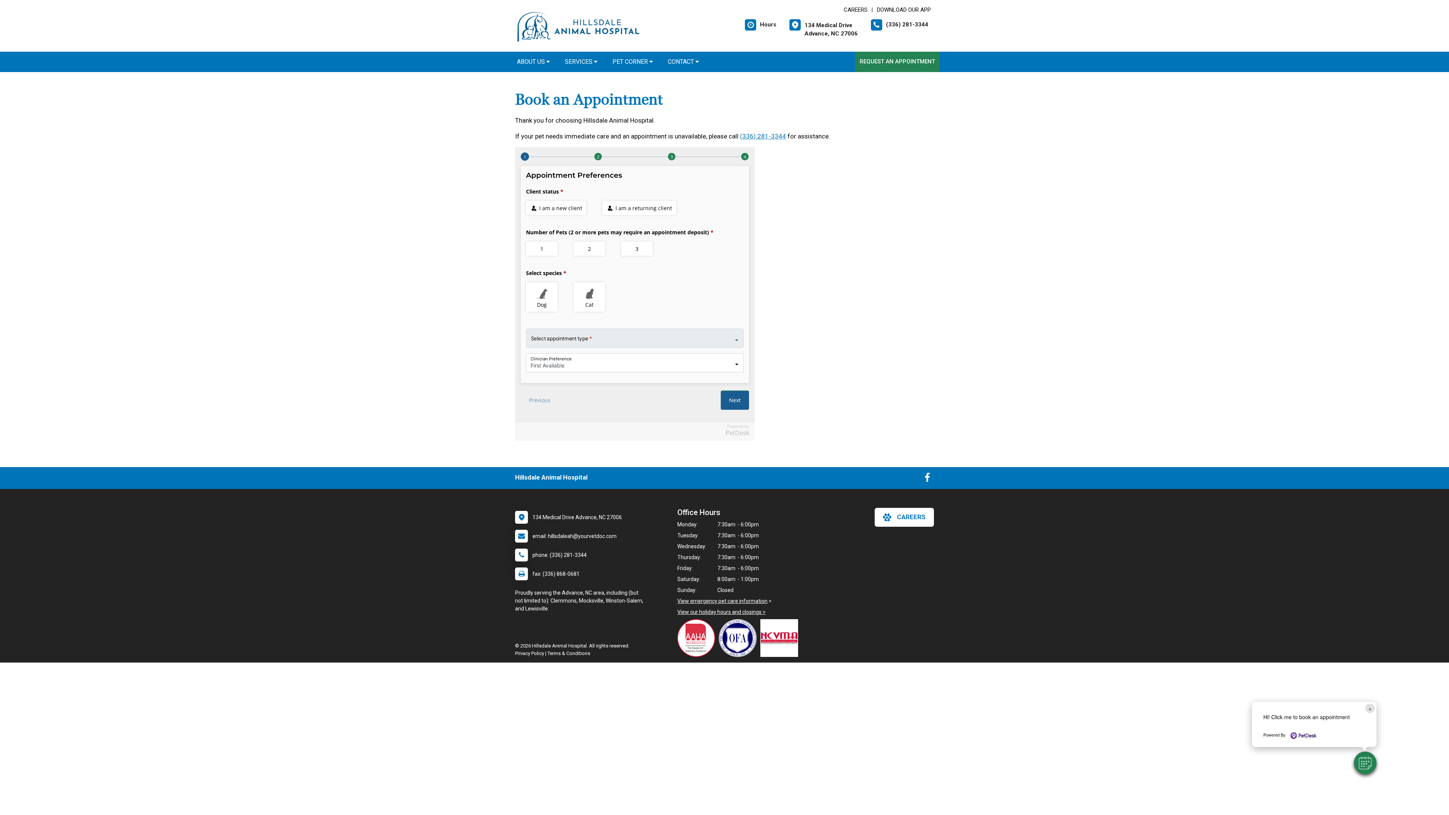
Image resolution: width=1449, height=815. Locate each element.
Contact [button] (681, 61)
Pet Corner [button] (630, 61)
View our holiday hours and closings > (721, 612)
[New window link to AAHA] (698, 638)
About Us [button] (531, 61)
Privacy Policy (529, 653)
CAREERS (856, 9)
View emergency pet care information (722, 601)
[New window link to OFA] (739, 638)
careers (911, 517)
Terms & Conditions (569, 653)
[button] (1365, 763)
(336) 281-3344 (763, 136)
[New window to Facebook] (927, 479)
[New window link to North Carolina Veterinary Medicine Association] (781, 638)
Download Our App (904, 9)
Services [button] (579, 61)
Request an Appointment (897, 61)
